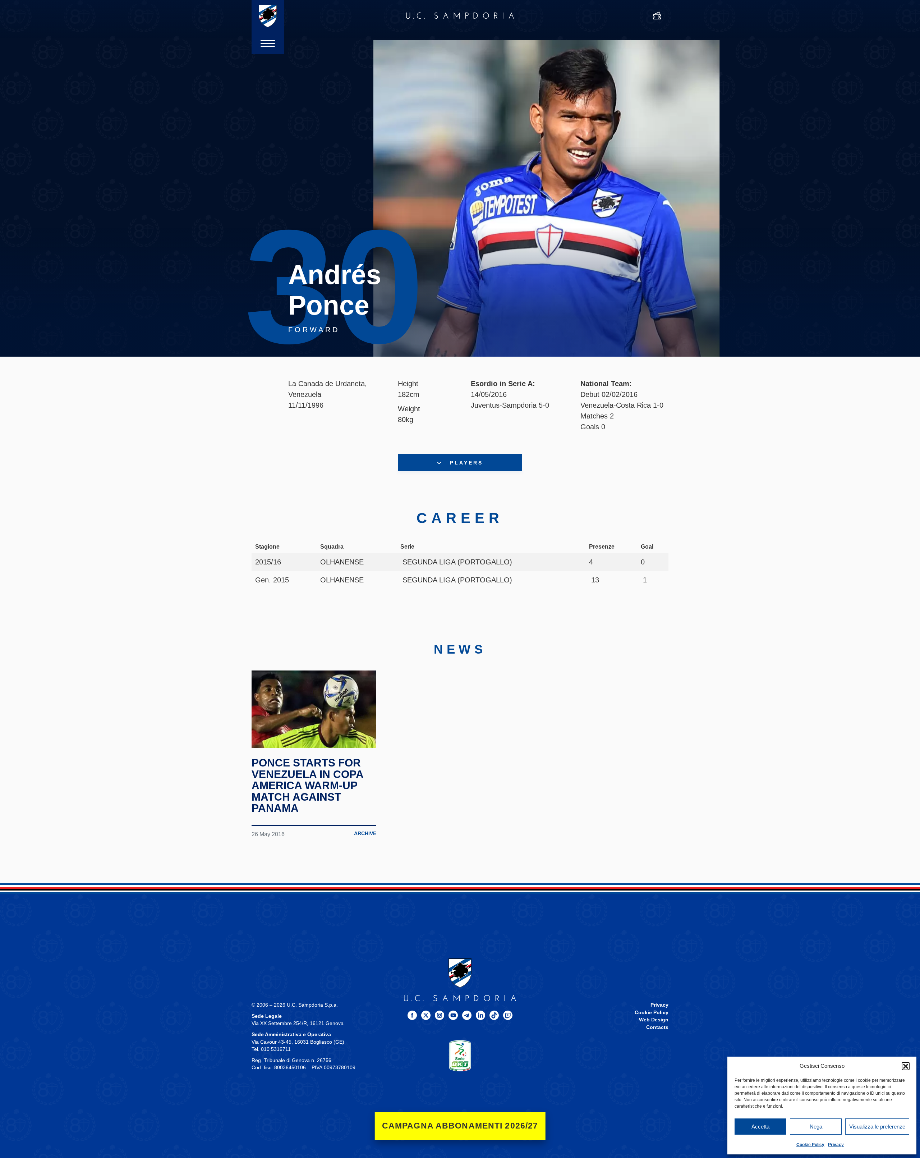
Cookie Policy (810, 1144)
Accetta (760, 1126)
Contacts (657, 1027)
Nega (816, 1126)
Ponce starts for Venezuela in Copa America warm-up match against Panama (307, 785)
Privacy (836, 1144)
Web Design (653, 1019)
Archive (365, 833)
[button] (905, 1066)
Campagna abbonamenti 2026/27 (460, 1125)
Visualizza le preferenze (877, 1126)
